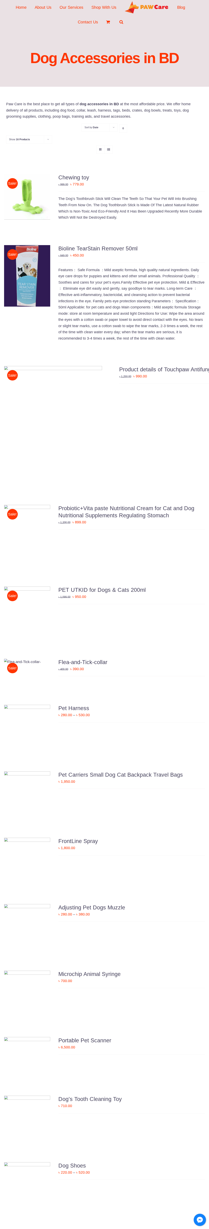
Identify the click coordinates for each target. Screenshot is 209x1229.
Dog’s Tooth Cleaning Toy (90, 1099)
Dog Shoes (72, 1166)
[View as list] (108, 149)
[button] (121, 22)
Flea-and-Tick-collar (82, 662)
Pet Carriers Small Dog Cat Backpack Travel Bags (120, 775)
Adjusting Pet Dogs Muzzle (91, 907)
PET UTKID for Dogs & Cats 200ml (102, 590)
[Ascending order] (123, 128)
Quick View (27, 197)
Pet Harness (73, 708)
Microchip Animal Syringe (89, 974)
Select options (24, 726)
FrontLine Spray (78, 841)
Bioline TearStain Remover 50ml (98, 249)
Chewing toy (73, 177)
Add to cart (24, 274)
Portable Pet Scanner (84, 1040)
